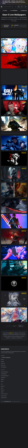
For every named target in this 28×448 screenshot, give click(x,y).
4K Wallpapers (4, 373)
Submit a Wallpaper (6, 357)
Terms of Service (4, 393)
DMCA (2, 391)
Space (2, 381)
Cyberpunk (3, 377)
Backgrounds (24, 10)
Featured (3, 363)
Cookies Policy (4, 397)
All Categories (3, 367)
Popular (2, 361)
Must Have (3, 365)
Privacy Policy (3, 395)
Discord (2, 390)
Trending (5, 10)
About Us (3, 386)
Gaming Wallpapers (5, 375)
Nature (2, 379)
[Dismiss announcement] (26, 2)
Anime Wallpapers (4, 371)
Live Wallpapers (14, 10)
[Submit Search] (21, 6)
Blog (2, 388)
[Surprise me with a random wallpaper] (18, 6)
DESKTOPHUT (5, 349)
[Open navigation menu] (25, 6)
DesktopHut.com (7, 401)
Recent (2, 359)
